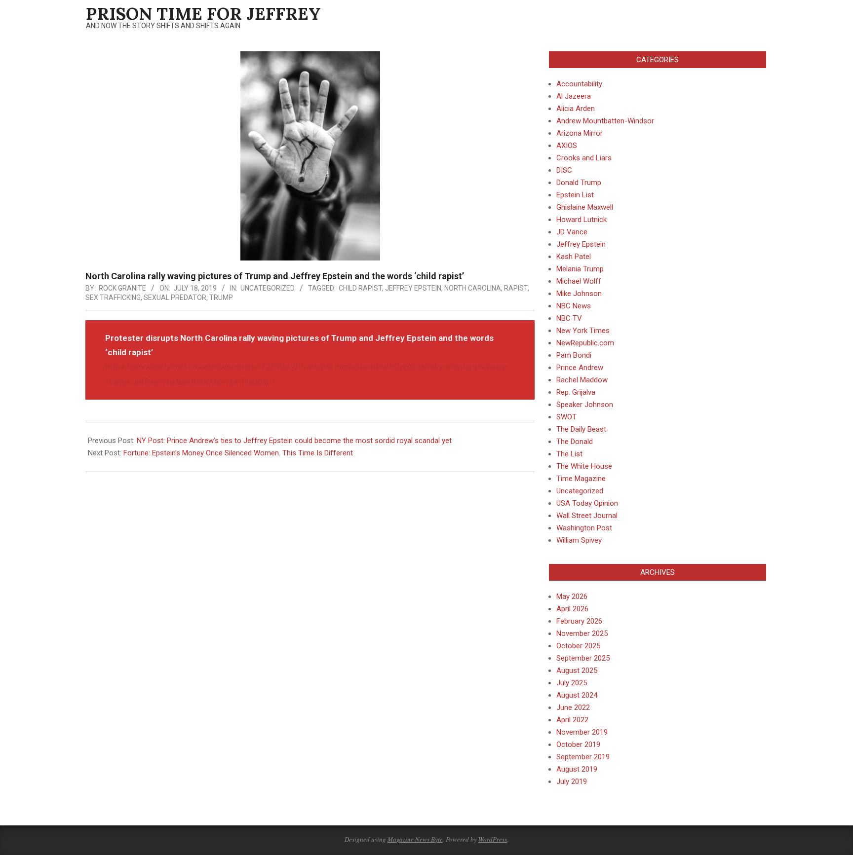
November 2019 (582, 732)
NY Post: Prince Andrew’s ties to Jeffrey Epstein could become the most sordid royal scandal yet (294, 440)
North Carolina (472, 288)
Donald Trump (578, 182)
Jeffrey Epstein (413, 288)
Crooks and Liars (584, 157)
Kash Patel (573, 256)
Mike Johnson (579, 293)
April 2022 (572, 719)
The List (569, 453)
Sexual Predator (175, 297)
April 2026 (572, 608)
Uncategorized (267, 288)
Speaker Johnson (584, 404)
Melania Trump (580, 268)
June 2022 (573, 707)
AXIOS (566, 145)
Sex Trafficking (113, 297)
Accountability (579, 83)
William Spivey (579, 540)
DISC (564, 170)
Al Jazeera (573, 96)
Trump (221, 297)
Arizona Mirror (579, 133)
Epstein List (575, 194)
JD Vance (571, 231)
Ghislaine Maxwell (584, 207)
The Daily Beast (581, 429)
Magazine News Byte (415, 839)
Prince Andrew (579, 367)
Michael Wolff (578, 281)
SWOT (566, 416)
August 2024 (576, 695)
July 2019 (571, 781)
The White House (584, 466)
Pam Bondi (573, 355)
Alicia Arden (575, 108)
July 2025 (571, 682)
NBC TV (569, 318)
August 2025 (576, 670)
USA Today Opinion (587, 503)
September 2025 (583, 658)
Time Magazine (581, 478)
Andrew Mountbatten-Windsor (605, 120)
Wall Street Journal (587, 515)
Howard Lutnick (581, 219)
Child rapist (360, 288)
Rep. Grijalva (575, 392)
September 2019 (583, 756)
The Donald (574, 441)
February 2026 (579, 621)
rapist (516, 288)
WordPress (492, 839)
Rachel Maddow (582, 379)
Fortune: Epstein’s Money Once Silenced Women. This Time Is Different (238, 452)
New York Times (583, 330)
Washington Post (584, 527)
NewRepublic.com (585, 342)
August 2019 (576, 769)
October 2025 (578, 645)
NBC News (573, 305)
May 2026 (571, 596)
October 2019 (578, 744)
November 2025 (582, 633)
